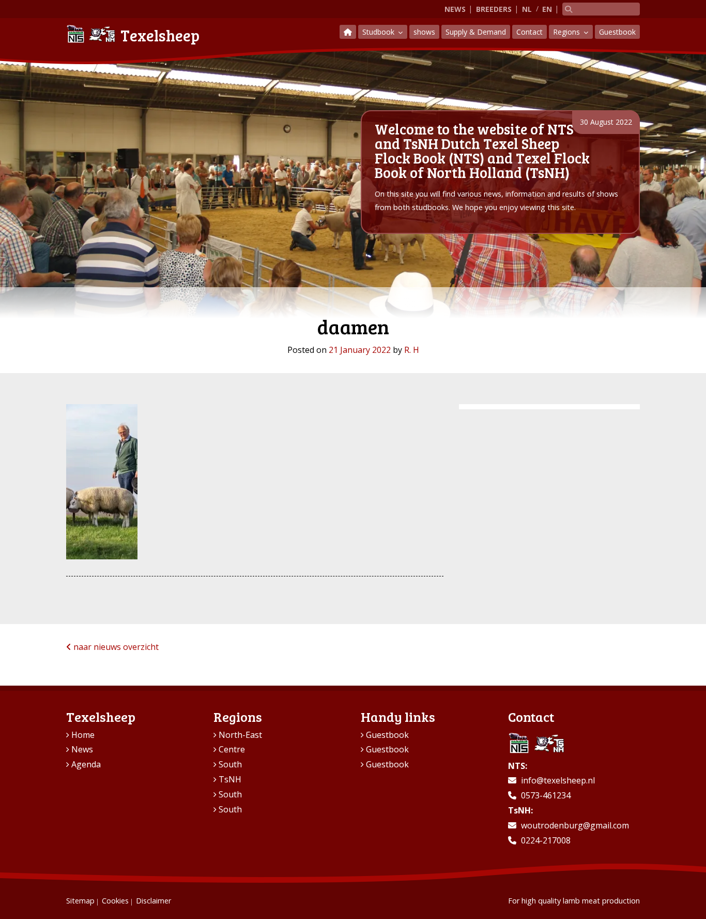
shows (424, 32)
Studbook (379, 32)
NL (527, 9)
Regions (567, 32)
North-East (240, 734)
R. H (411, 349)
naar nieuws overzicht (115, 647)
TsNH (230, 779)
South (230, 764)
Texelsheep (159, 35)
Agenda (86, 764)
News (455, 9)
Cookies (115, 901)
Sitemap (80, 901)
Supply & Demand (476, 32)
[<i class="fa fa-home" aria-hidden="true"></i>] (348, 32)
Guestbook (617, 32)
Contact (529, 32)
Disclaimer (153, 901)
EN (547, 9)
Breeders (494, 9)
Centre (232, 749)
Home (83, 734)
